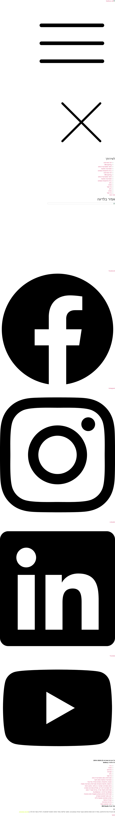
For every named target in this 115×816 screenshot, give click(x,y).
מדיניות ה (26, 812)
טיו (21, 812)
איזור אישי (112, 195)
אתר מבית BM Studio (108, 806)
